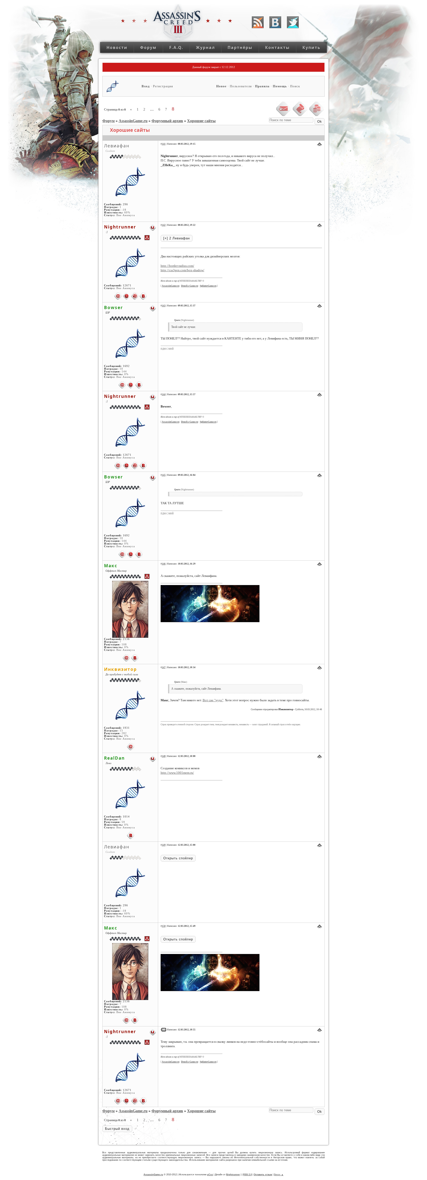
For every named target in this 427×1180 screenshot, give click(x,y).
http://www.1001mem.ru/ (177, 772)
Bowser (113, 307)
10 (121, 368)
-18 (124, 209)
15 (121, 730)
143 (164, 305)
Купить (311, 47)
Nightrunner (120, 227)
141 (164, 144)
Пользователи (241, 86)
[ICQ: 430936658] (135, 296)
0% (126, 374)
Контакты (277, 47)
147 (164, 667)
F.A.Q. (176, 47)
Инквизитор (120, 669)
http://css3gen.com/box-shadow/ (182, 270)
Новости (117, 47)
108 (124, 644)
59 (123, 822)
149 (164, 845)
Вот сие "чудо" (213, 700)
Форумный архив (167, 121)
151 (164, 1029)
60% (127, 212)
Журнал (205, 47)
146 (164, 564)
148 (164, 756)
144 (124, 371)
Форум (148, 47)
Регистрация (163, 86)
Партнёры (240, 47)
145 (164, 475)
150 (164, 926)
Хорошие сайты (201, 121)
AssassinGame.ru (133, 121)
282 (124, 733)
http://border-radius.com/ (177, 266)
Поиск (295, 86)
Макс (110, 565)
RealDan (114, 758)
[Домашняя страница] (126, 296)
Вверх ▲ (278, 1174)
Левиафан (116, 146)
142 (164, 225)
